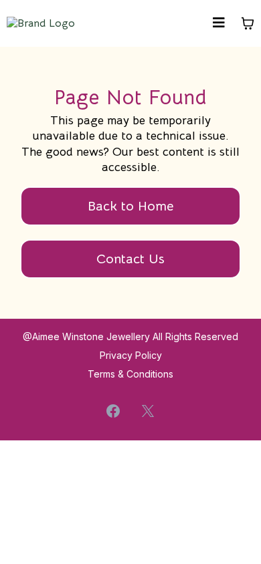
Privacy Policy (131, 355)
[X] (147, 411)
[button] (219, 23)
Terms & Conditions (130, 374)
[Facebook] (113, 411)
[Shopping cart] (247, 23)
